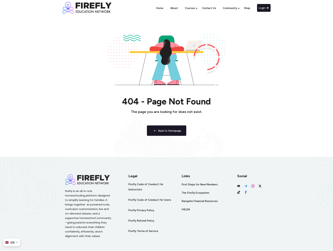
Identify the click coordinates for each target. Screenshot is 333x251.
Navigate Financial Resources (200, 201)
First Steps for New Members (200, 184)
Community (230, 8)
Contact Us (209, 8)
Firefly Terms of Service (143, 231)
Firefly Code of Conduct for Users (149, 199)
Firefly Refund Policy (141, 220)
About (174, 8)
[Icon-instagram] (253, 186)
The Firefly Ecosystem (195, 192)
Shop (247, 8)
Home (159, 8)
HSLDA (186, 209)
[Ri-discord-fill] (239, 186)
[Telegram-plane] (246, 186)
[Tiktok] (239, 192)
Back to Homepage (169, 130)
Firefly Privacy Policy (141, 210)
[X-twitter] (260, 186)
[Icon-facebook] (246, 192)
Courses (190, 8)
